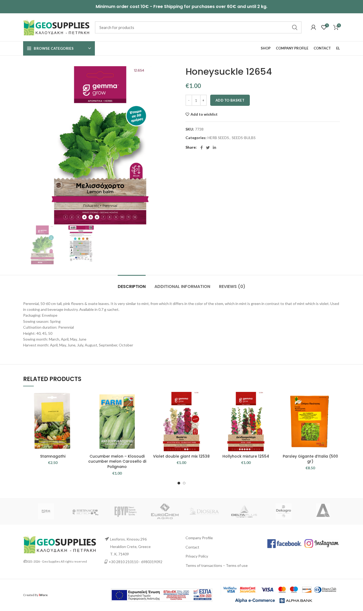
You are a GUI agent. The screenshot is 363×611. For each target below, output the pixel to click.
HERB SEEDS (218, 138)
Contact (192, 547)
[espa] (161, 594)
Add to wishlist (204, 114)
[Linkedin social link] (214, 147)
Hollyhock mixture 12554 (245, 456)
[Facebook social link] (201, 147)
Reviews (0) (232, 286)
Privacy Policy (196, 556)
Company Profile (199, 537)
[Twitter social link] (207, 147)
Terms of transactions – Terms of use (216, 565)
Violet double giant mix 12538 (181, 456)
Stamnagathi (52, 456)
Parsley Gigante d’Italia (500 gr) (310, 459)
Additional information (182, 286)
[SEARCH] (294, 27)
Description (132, 286)
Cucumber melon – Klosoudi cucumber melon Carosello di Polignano (117, 461)
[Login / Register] (313, 27)
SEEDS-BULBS (244, 138)
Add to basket (230, 100)
